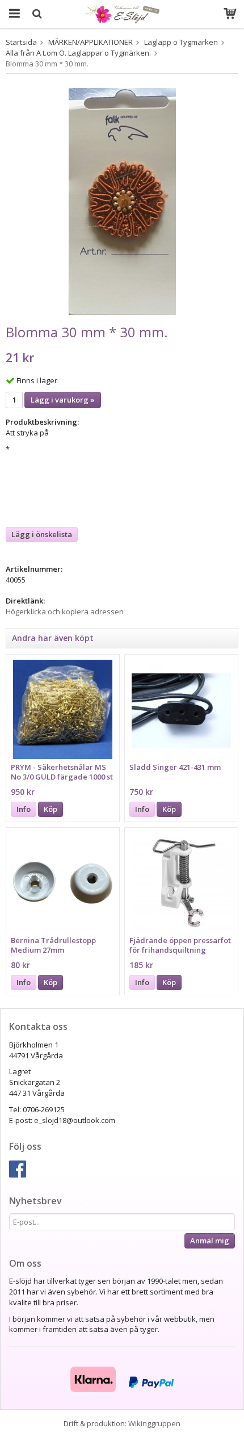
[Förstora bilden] (122, 200)
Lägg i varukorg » (63, 400)
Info (23, 809)
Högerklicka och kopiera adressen (65, 611)
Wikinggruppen (154, 1423)
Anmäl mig (209, 1240)
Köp (50, 809)
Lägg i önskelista (41, 534)
